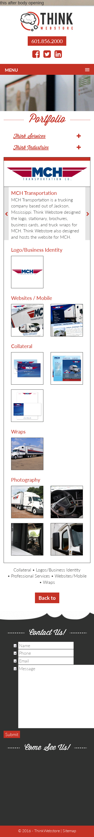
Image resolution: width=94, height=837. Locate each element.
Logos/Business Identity (58, 570)
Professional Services (30, 576)
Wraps (49, 582)
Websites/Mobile (71, 576)
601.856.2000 (47, 41)
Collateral (22, 570)
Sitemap (69, 830)
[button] (47, 136)
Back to (47, 597)
